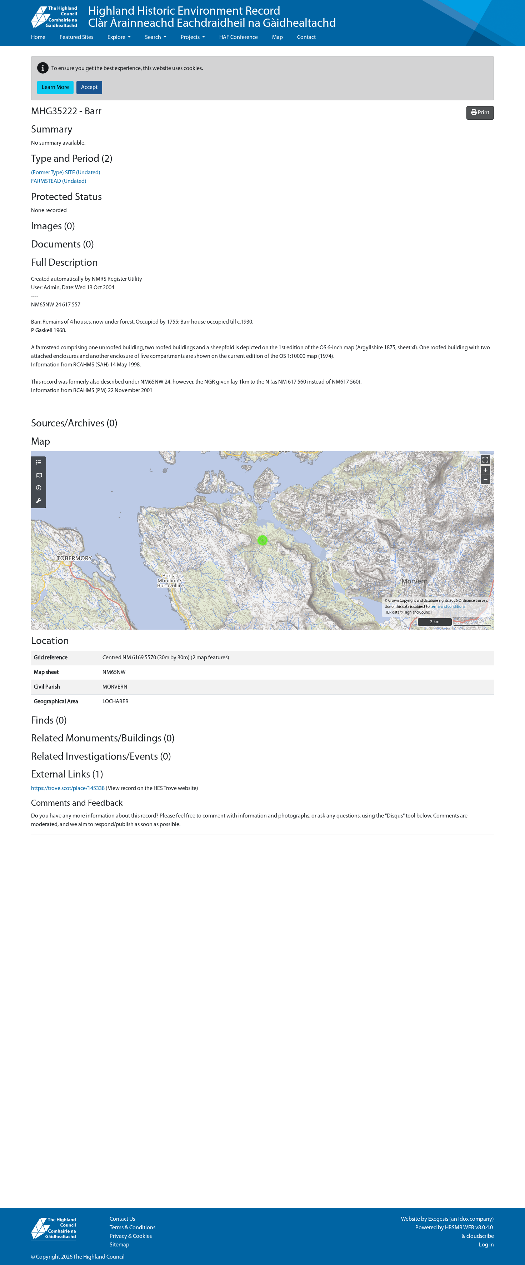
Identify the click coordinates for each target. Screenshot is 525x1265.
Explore (117, 37)
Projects (191, 37)
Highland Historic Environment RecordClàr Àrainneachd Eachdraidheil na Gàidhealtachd (212, 18)
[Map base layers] (38, 476)
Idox (463, 1219)
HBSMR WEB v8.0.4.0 (469, 1228)
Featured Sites (76, 37)
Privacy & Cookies (131, 1236)
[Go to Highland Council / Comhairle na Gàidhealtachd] (54, 14)
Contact (306, 37)
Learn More (55, 87)
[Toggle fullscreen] (485, 459)
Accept (89, 87)
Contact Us (122, 1219)
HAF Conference (238, 37)
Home (38, 37)
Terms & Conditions (132, 1228)
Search (153, 37)
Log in (486, 1245)
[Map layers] (38, 463)
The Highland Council (99, 1257)
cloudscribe (480, 1236)
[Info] (38, 488)
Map (277, 37)
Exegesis (438, 1219)
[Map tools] (38, 501)
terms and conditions (447, 607)
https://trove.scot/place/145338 (68, 788)
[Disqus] (262, 930)
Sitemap (119, 1245)
